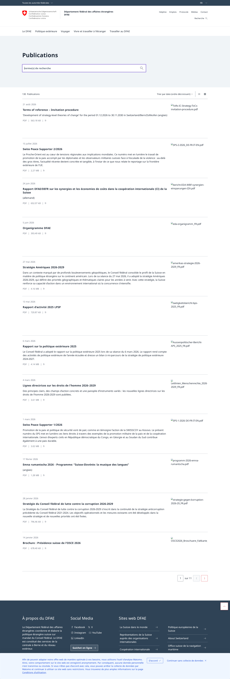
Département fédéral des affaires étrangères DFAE (89, 13)
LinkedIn (79, 638)
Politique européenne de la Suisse (183, 629)
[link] (115, 118)
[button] (26, 31)
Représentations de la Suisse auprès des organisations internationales (136, 638)
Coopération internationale (135, 649)
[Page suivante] (204, 578)
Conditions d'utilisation (34, 672)
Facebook (79, 627)
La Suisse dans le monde (133, 627)
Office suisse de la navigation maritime (184, 647)
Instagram (80, 632)
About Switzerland (178, 638)
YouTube (97, 632)
